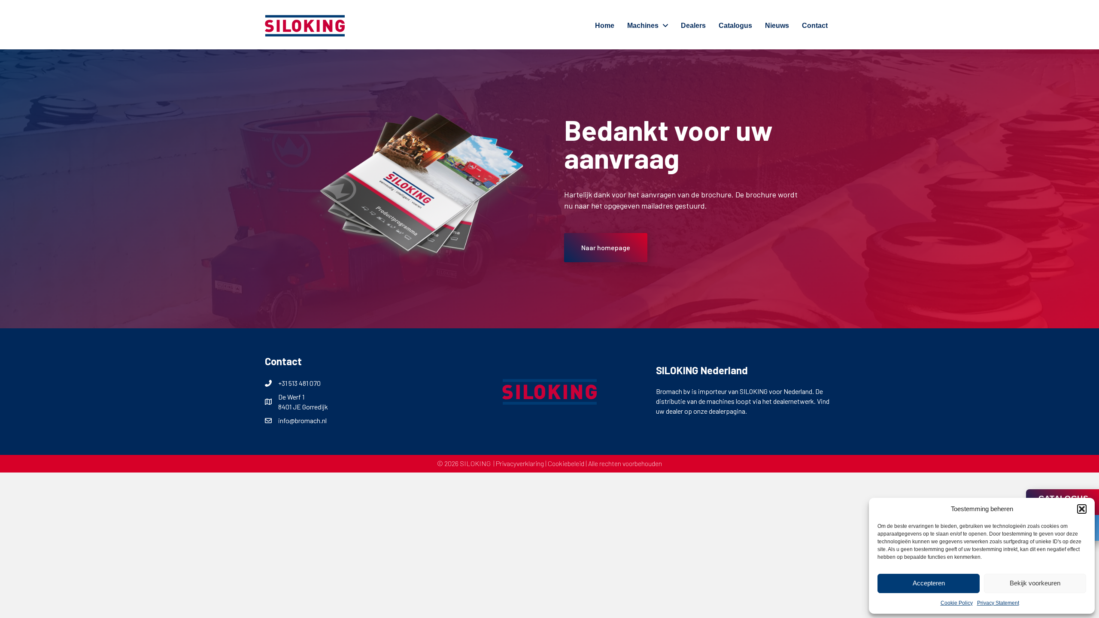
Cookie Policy (957, 603)
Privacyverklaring (520, 463)
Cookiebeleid (566, 463)
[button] (1082, 509)
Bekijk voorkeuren (1035, 583)
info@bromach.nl (302, 420)
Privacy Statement (998, 603)
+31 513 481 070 (299, 383)
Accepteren (929, 583)
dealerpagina (727, 411)
